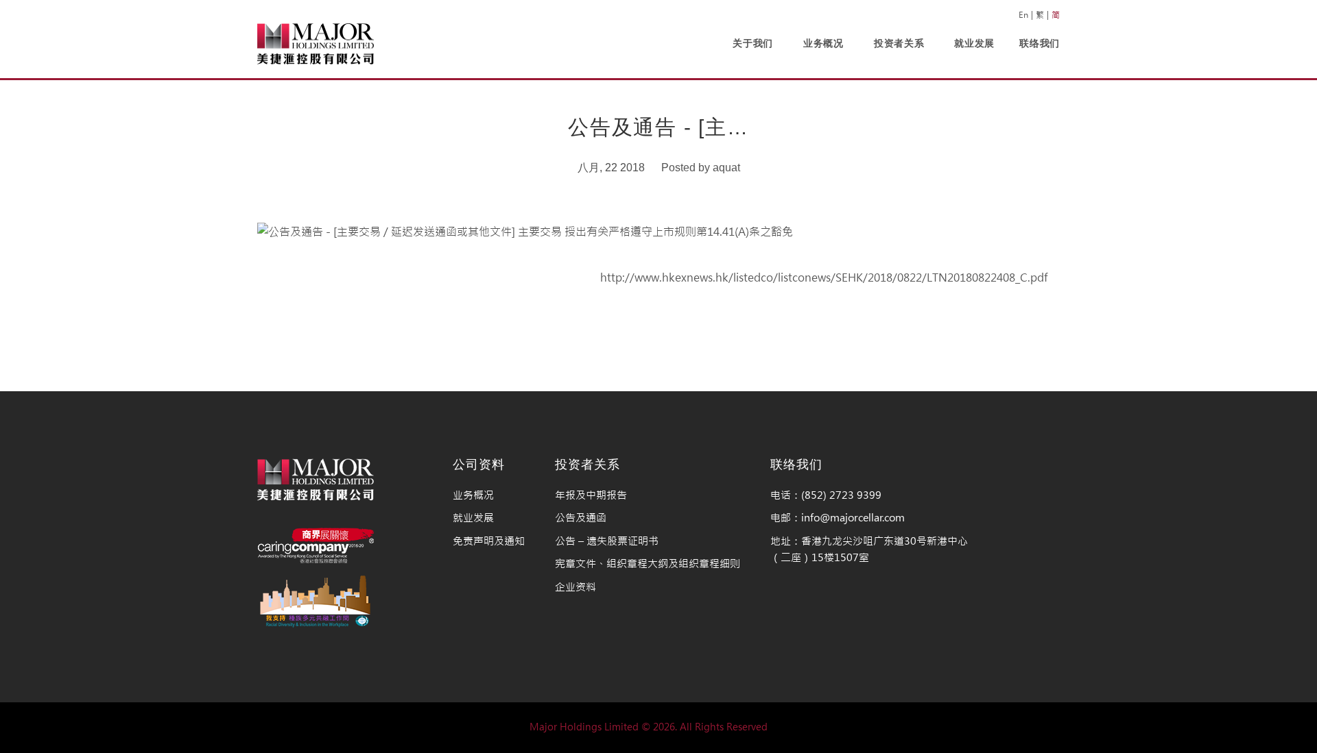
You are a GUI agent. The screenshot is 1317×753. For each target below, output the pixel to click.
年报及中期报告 (591, 495)
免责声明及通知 (489, 540)
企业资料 (575, 586)
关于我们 (753, 43)
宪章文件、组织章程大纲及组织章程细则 (647, 563)
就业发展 (974, 43)
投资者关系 (899, 43)
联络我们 (1039, 43)
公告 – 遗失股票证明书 (606, 540)
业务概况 (823, 43)
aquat (726, 167)
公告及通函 (580, 517)
